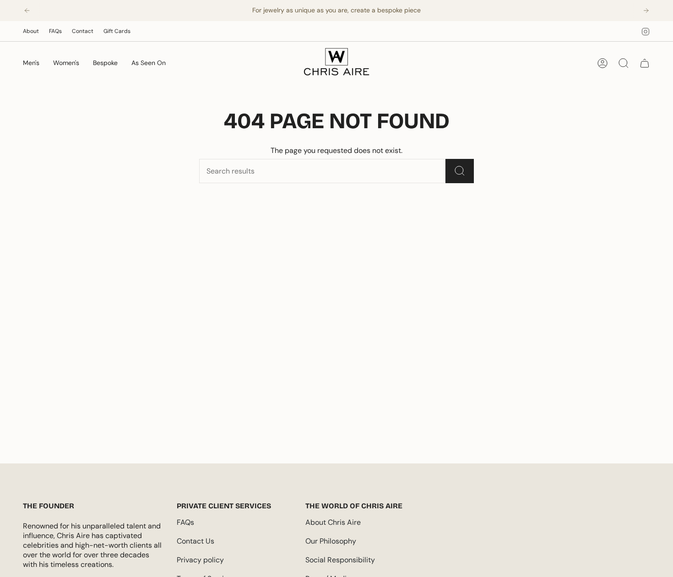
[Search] (459, 171)
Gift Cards (116, 31)
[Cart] (644, 63)
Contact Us (195, 541)
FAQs (55, 31)
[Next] (646, 10)
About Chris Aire (333, 522)
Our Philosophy (330, 541)
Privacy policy (200, 560)
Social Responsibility (340, 560)
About (31, 31)
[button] (31, 63)
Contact (82, 31)
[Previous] (27, 10)
